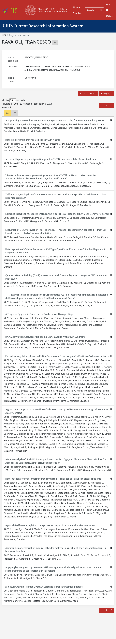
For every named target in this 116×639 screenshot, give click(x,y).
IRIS (4, 35)
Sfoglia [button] (77, 13)
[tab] (7, 113)
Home (76, 7)
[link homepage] (11, 10)
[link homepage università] (46, 10)
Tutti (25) (106, 93)
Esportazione (87, 93)
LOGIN (109, 15)
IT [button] (107, 4)
